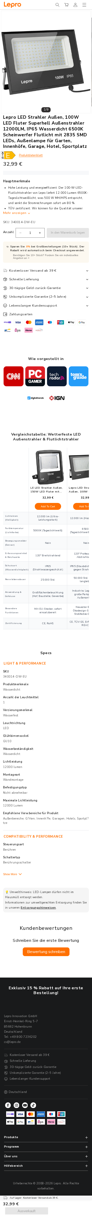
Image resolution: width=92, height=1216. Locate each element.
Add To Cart (48, 506)
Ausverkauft (27, 1211)
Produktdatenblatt (31, 155)
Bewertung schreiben (46, 952)
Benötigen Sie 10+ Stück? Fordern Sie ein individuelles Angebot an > (45, 256)
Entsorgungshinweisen (38, 908)
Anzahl (8, 232)
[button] (57, 4)
